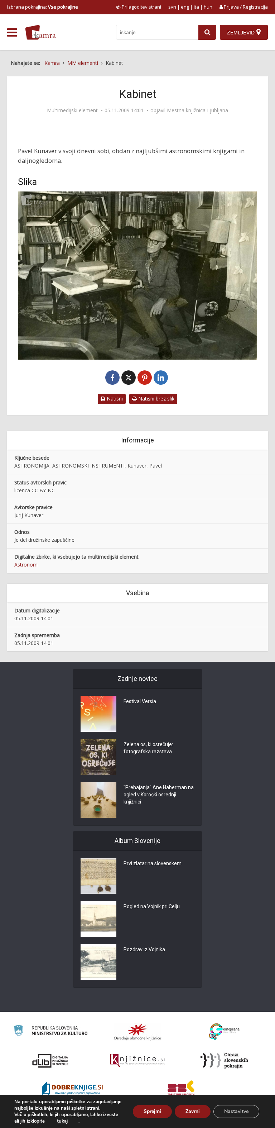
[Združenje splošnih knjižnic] (181, 1089)
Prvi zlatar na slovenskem (153, 863)
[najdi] (207, 32)
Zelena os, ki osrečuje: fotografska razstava (148, 747)
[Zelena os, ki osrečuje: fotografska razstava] (98, 757)
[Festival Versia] (98, 714)
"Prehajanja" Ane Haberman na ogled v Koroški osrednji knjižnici (159, 795)
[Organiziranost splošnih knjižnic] (137, 1032)
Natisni (114, 398)
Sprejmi (152, 1111)
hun (208, 7)
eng (185, 7)
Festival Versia (140, 701)
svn (172, 7)
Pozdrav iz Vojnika (144, 949)
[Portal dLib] (50, 1061)
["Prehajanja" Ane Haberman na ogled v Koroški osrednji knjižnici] (98, 800)
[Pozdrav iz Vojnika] (98, 962)
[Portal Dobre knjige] (72, 1089)
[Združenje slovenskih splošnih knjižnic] (137, 1060)
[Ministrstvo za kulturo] (51, 1031)
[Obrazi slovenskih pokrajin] (224, 1061)
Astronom (26, 564)
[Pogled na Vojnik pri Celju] (98, 919)
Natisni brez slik (155, 398)
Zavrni (192, 1111)
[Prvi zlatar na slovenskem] (98, 876)
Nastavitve (236, 1111)
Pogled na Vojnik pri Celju (152, 906)
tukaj (62, 1121)
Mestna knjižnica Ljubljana (197, 110)
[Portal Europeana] (224, 1032)
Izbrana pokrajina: (42, 7)
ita (196, 7)
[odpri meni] (12, 32)
